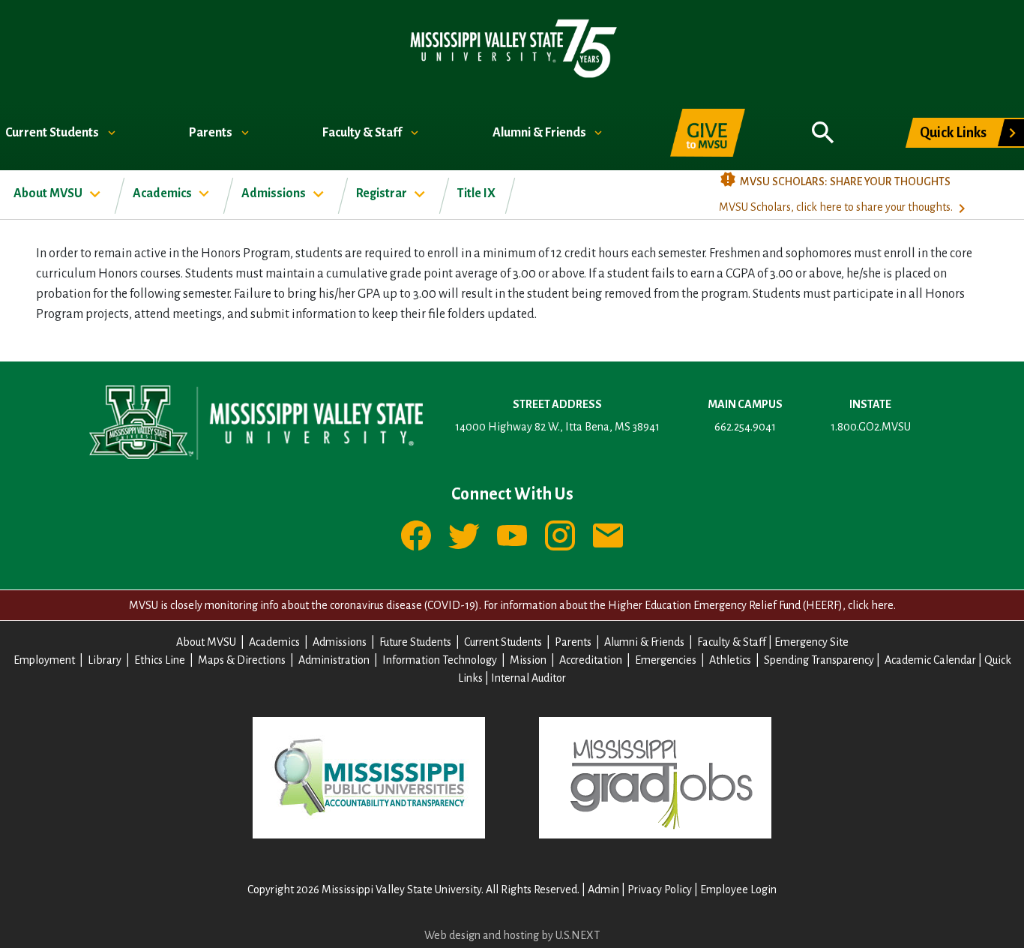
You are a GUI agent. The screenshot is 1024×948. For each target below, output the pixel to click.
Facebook (416, 536)
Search (823, 124)
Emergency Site (811, 642)
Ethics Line (159, 660)
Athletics (730, 660)
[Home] (512, 47)
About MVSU (49, 193)
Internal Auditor (528, 678)
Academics (163, 193)
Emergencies (665, 660)
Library (104, 660)
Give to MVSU (707, 132)
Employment (44, 660)
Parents (212, 133)
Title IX (476, 193)
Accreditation (590, 660)
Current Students (53, 133)
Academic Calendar (930, 660)
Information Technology (439, 660)
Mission (528, 660)
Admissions (274, 193)
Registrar (382, 193)
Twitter (464, 536)
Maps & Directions (242, 660)
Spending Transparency (819, 660)
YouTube (512, 536)
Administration (334, 660)
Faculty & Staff (363, 133)
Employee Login (738, 890)
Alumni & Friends (540, 133)
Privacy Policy (659, 890)
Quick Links (953, 132)
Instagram (560, 536)
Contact (608, 536)
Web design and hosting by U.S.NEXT (512, 935)
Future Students (415, 642)
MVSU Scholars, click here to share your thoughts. (836, 207)
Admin (603, 890)
